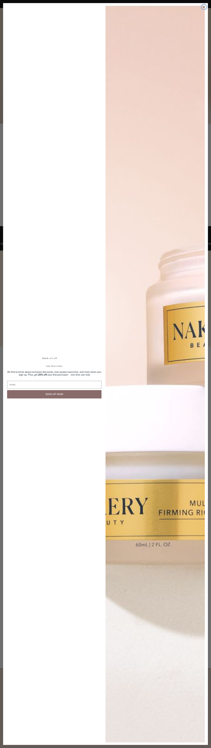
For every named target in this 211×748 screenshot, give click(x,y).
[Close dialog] (204, 7)
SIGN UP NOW (54, 394)
